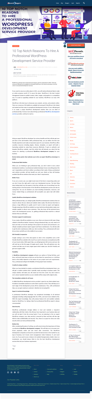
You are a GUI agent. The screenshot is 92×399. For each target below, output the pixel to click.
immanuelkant (72, 319)
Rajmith (71, 260)
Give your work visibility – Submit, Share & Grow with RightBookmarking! (76, 70)
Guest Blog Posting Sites (24, 385)
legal (48, 374)
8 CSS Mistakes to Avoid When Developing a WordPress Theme (74, 279)
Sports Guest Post (65, 383)
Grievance (36, 374)
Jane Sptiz (71, 223)
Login (72, 3)
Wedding (72, 163)
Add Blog (62, 374)
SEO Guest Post (33, 383)
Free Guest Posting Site (12, 385)
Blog (62, 3)
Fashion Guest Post (54, 383)
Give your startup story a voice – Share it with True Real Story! (75, 102)
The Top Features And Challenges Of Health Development (75, 303)
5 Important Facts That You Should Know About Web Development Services (75, 291)
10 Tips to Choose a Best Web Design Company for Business (75, 337)
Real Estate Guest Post (43, 383)
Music (71, 170)
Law (71, 173)
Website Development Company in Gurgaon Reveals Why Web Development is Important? (75, 255)
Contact (35, 371)
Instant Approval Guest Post (77, 383)
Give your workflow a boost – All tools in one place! (76, 57)
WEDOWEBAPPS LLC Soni (22, 67)
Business (72, 150)
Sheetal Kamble (72, 329)
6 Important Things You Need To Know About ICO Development (74, 314)
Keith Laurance (72, 296)
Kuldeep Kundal (72, 211)
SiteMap (75, 374)
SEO (71, 157)
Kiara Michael (72, 271)
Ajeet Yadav (71, 236)
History (71, 117)
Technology (16, 46)
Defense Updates (74, 147)
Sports (71, 120)
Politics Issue (73, 137)
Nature (71, 127)
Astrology (72, 144)
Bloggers (67, 3)
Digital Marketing (74, 160)
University (72, 177)
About (35, 369)
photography (73, 134)
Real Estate (72, 167)
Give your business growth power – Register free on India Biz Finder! (76, 83)
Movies (71, 140)
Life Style (72, 124)
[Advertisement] (36, 126)
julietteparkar (72, 306)
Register (78, 3)
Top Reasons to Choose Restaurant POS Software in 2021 (75, 326)
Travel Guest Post (11, 383)
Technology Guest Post (22, 383)
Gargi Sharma (72, 340)
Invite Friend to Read (76, 45)
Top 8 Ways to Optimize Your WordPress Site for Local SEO (74, 231)
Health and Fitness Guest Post (38, 385)
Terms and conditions (51, 369)
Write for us (36, 376)
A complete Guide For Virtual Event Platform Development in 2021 (75, 267)
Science (72, 186)
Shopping (72, 180)
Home (57, 3)
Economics (72, 183)
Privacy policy (50, 371)
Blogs (61, 369)
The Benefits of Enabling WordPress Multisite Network (74, 243)
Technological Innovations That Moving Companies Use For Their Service (75, 219)
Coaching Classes (74, 153)
